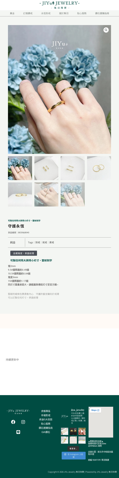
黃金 (12, 13)
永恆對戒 (46, 13)
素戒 (51, 242)
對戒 (37, 242)
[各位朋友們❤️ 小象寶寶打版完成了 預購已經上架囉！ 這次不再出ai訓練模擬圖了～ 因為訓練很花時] (73, 431)
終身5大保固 (45, 419)
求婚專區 (45, 411)
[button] (106, 30)
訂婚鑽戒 (28, 13)
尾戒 (44, 242)
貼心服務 (45, 424)
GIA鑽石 (46, 432)
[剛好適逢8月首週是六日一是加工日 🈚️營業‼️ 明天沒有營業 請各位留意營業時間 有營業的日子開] (73, 440)
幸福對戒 (45, 415)
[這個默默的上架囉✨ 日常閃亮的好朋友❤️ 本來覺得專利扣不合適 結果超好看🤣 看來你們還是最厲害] (64, 431)
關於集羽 (63, 13)
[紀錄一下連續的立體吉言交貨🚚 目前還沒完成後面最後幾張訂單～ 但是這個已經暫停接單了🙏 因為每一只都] (82, 431)
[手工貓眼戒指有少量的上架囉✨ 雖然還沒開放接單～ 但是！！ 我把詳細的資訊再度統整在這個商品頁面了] (82, 440)
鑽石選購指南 (46, 428)
